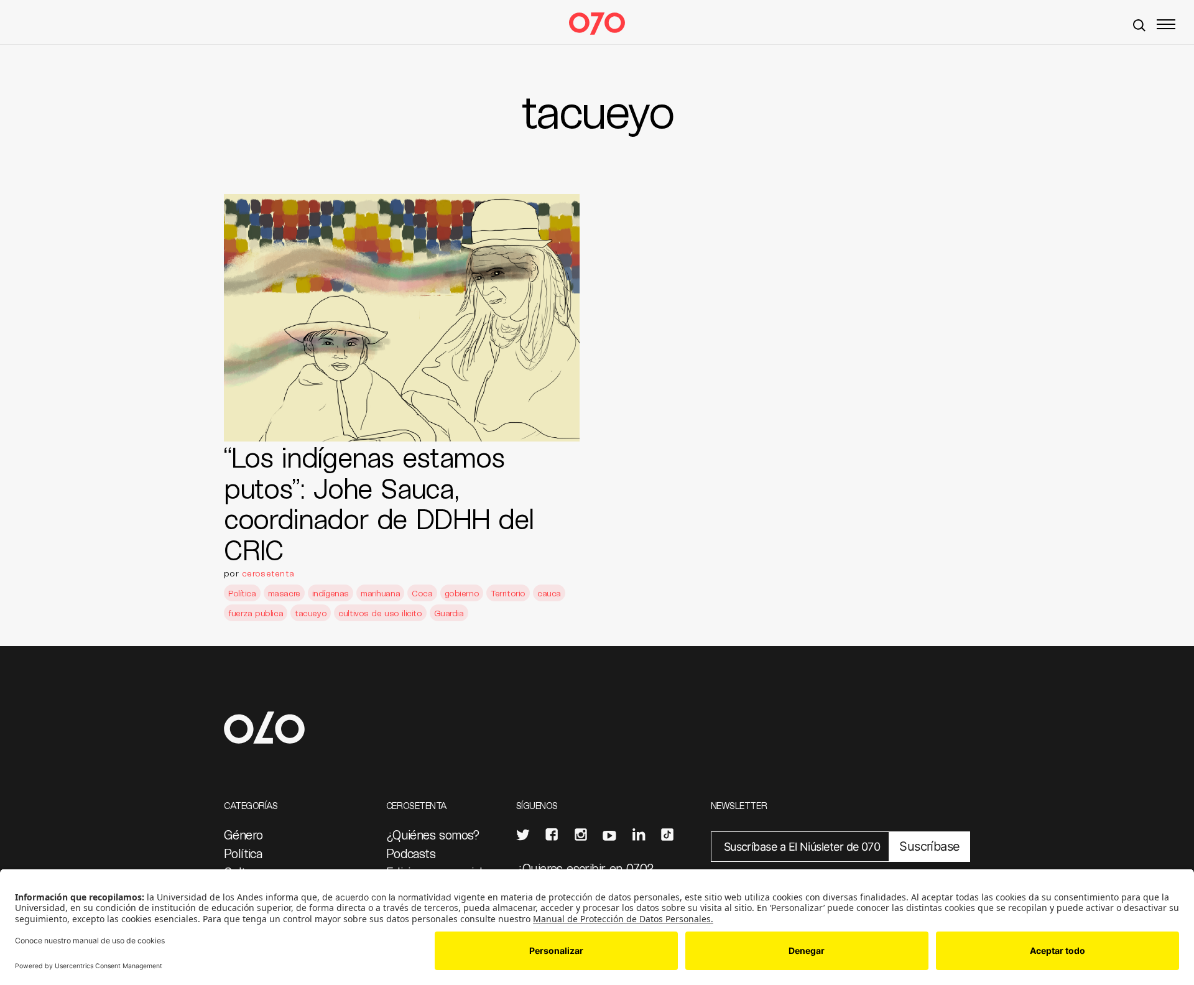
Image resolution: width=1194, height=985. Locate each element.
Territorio (508, 593)
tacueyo (310, 613)
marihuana (380, 593)
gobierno (462, 593)
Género (243, 834)
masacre (284, 593)
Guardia (449, 613)
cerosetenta (268, 573)
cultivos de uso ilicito (380, 613)
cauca (549, 593)
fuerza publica (255, 613)
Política (242, 593)
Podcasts (410, 853)
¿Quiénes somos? (433, 834)
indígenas (330, 593)
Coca (422, 593)
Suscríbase (929, 846)
